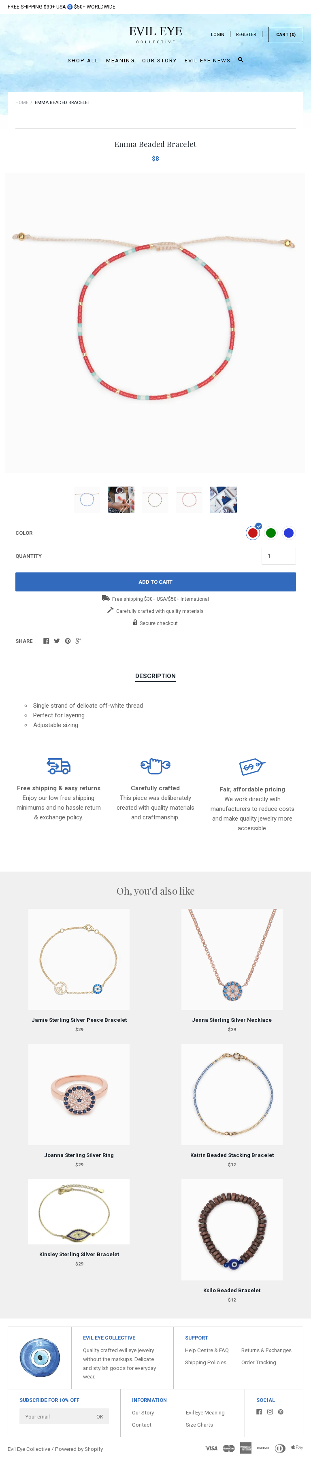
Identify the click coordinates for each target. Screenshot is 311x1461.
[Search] (240, 63)
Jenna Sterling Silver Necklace (232, 1020)
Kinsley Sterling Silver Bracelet (79, 1254)
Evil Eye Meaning (205, 1412)
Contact (141, 1424)
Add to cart (155, 582)
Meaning (120, 60)
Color (23, 533)
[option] (155, 323)
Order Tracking (258, 1362)
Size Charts (199, 1424)
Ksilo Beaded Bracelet (231, 1290)
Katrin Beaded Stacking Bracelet (232, 1155)
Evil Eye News (208, 60)
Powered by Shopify (79, 1449)
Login (217, 34)
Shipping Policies (205, 1362)
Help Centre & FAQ (207, 1350)
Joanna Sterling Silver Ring (79, 1155)
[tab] (155, 676)
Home (21, 102)
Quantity (28, 556)
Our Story (159, 60)
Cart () (286, 34)
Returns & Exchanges (266, 1350)
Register (246, 34)
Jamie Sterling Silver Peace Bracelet (79, 1020)
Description (155, 676)
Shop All (83, 60)
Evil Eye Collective (29, 1449)
